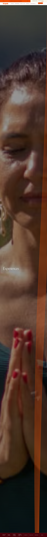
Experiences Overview (4, 535)
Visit (24, 3)
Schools (27, 3)
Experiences (17, 3)
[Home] (5, 3)
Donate (42, 1)
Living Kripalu (32, 3)
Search (39, 4)
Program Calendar (9, 535)
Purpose (12, 3)
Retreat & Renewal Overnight (14, 535)
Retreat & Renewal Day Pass (20, 535)
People (21, 3)
